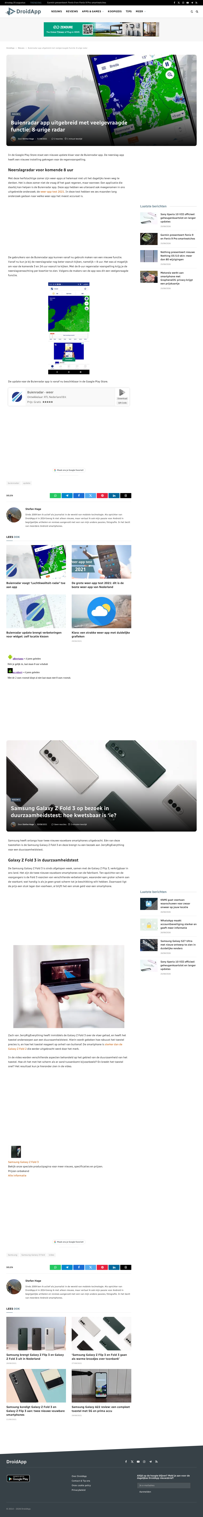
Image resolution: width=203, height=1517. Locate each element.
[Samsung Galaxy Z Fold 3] (16, 1157)
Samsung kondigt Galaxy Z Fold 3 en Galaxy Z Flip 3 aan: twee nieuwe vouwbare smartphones (35, 1411)
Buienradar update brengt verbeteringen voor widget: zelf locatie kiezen (34, 634)
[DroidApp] (24, 11)
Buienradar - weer (40, 392)
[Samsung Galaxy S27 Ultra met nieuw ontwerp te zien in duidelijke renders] (149, 945)
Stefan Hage (28, 139)
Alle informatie (17, 1175)
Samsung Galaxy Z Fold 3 (23, 1162)
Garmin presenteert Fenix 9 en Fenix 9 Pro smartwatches (177, 236)
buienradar (13, 483)
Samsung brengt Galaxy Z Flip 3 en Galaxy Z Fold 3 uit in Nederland (35, 1356)
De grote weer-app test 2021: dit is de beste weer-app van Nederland (98, 585)
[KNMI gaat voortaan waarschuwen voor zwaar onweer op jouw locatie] (149, 904)
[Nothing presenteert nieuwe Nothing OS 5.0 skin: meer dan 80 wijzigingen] (149, 256)
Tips (129, 11)
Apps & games (91, 11)
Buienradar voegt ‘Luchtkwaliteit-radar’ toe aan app (35, 585)
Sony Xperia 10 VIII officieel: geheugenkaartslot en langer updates (178, 218)
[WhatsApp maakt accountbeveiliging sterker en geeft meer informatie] (149, 925)
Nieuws (56, 11)
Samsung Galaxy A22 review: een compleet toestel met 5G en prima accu (101, 1409)
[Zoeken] (196, 11)
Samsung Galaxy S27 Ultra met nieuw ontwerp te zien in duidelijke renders (178, 945)
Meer (139, 11)
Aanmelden (145, 1491)
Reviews (72, 11)
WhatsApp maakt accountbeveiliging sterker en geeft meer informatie (178, 924)
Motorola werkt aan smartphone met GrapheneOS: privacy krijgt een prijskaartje (176, 278)
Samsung (12, 1255)
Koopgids (115, 11)
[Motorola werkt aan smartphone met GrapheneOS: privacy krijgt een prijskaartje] (149, 277)
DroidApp (10, 48)
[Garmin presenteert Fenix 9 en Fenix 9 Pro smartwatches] (149, 239)
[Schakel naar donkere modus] (192, 11)
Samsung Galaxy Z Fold (33, 1255)
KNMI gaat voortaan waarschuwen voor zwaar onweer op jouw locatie (175, 903)
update (26, 483)
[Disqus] (68, 693)
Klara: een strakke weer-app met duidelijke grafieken (101, 634)
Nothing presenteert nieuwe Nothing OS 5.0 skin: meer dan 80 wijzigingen (82, 2)
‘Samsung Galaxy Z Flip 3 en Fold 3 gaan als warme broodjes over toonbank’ (99, 1356)
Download (122, 398)
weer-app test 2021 (52, 191)
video (51, 1255)
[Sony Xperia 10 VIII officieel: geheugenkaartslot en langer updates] (149, 218)
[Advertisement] (69, 226)
